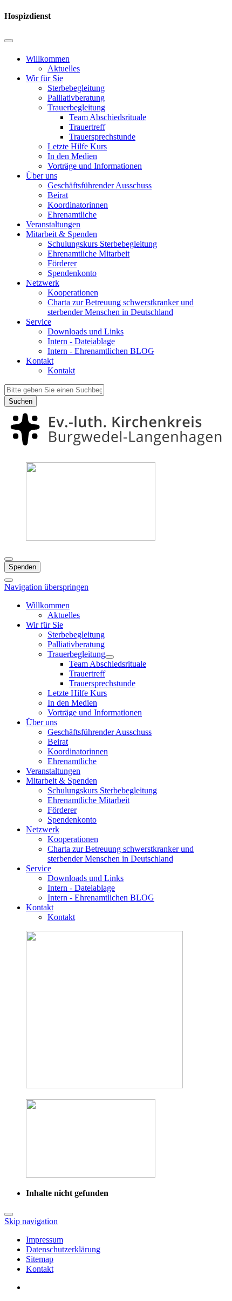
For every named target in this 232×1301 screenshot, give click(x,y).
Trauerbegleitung (76, 107)
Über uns (41, 175)
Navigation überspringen (46, 587)
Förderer (62, 263)
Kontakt (39, 360)
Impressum (44, 1239)
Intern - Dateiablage (81, 341)
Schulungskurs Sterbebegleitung (102, 243)
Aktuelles (63, 68)
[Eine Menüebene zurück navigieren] (8, 40)
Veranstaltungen (53, 224)
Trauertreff (87, 127)
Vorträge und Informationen (94, 165)
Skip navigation (31, 1221)
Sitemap (39, 1259)
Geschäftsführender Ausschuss (99, 185)
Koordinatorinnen (77, 204)
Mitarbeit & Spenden (61, 234)
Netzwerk (42, 282)
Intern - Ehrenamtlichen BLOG (100, 351)
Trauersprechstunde (102, 136)
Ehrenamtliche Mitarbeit (88, 253)
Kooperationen (72, 292)
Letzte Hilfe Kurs (77, 146)
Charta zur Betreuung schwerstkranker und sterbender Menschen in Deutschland (120, 307)
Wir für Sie (44, 78)
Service (38, 321)
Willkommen (48, 58)
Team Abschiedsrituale (107, 117)
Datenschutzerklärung (63, 1249)
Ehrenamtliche (72, 214)
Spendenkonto (72, 273)
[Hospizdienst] (116, 448)
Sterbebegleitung (76, 88)
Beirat (57, 195)
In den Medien (72, 156)
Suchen (20, 401)
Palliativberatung (76, 97)
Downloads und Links (85, 331)
